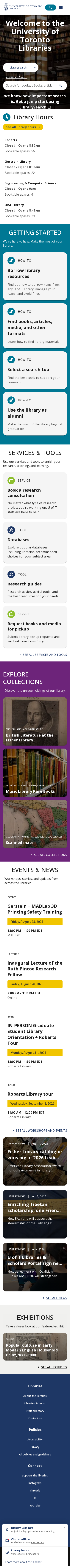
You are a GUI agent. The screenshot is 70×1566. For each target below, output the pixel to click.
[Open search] (50, 8)
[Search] (60, 85)
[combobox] (20, 67)
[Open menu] (61, 7)
